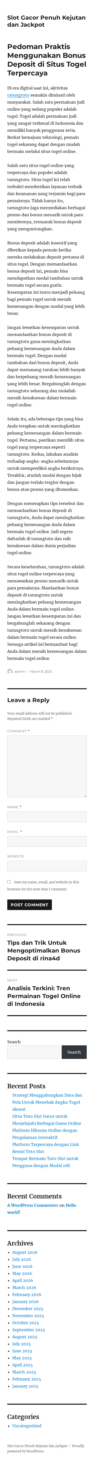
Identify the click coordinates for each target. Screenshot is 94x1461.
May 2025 (22, 1357)
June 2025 (22, 1350)
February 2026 (26, 1294)
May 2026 (22, 1273)
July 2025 (21, 1343)
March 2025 (24, 1371)
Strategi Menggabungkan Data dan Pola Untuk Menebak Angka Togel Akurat (47, 1102)
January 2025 (25, 1386)
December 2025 (27, 1308)
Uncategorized (26, 1425)
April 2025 (22, 1364)
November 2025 (28, 1315)
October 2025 (25, 1322)
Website (15, 856)
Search (14, 1041)
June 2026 (22, 1266)
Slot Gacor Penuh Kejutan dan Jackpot (37, 1446)
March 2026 (24, 1287)
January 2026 (25, 1301)
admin (19, 671)
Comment (18, 731)
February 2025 (26, 1379)
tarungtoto (18, 95)
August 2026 (25, 1252)
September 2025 (28, 1329)
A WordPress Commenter (32, 1205)
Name (14, 807)
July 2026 (21, 1259)
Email (14, 832)
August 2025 (24, 1336)
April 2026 (22, 1280)
